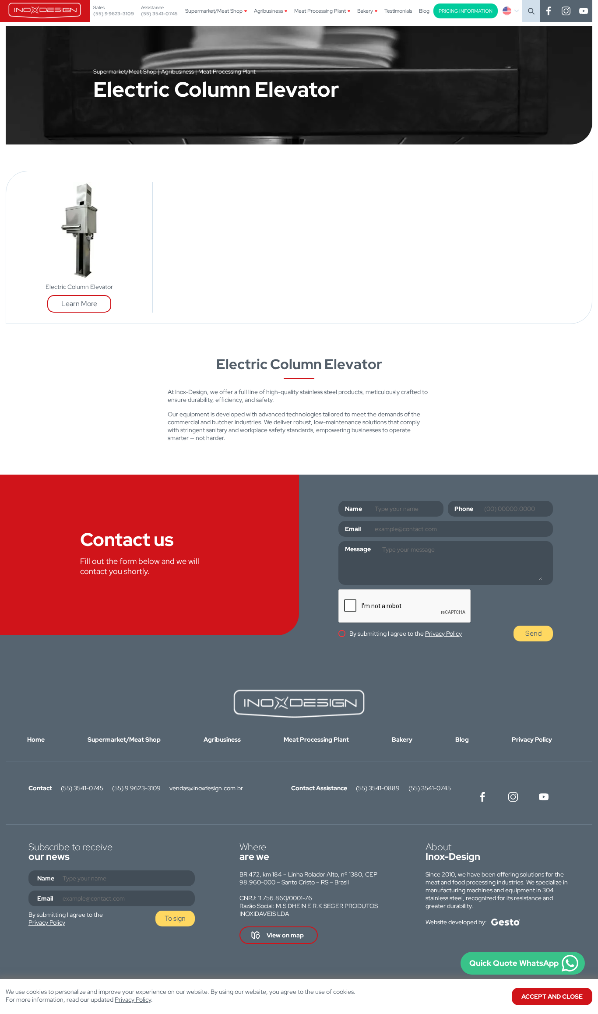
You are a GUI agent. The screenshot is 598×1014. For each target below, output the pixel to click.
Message (358, 549)
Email (353, 529)
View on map (285, 935)
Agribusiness (268, 10)
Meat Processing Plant (320, 10)
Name (353, 509)
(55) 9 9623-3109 (113, 14)
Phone (463, 509)
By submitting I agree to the (405, 633)
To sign (175, 918)
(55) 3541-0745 (159, 14)
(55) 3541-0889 (378, 788)
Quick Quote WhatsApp (514, 963)
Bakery (365, 10)
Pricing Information (465, 11)
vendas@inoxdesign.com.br (206, 788)
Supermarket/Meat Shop (214, 10)
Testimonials (398, 10)
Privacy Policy (443, 633)
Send (533, 633)
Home (36, 739)
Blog (424, 10)
